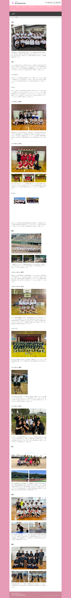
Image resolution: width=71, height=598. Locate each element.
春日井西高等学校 (20, 3)
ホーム (12, 17)
